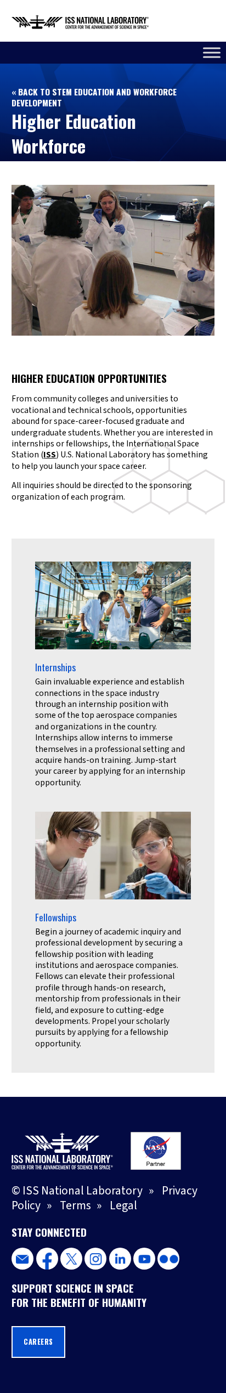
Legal (123, 1205)
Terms (75, 1205)
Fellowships (55, 917)
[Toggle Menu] (212, 52)
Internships (55, 667)
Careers (38, 1342)
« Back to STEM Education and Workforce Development (94, 97)
